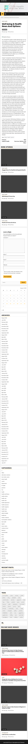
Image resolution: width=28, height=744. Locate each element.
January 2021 (4, 373)
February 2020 (5, 396)
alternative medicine (6, 475)
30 (24, 303)
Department (4, 483)
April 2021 (4, 369)
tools (16, 615)
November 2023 (5, 347)
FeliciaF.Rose (11, 31)
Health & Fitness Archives (9, 222)
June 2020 (4, 388)
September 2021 (5, 360)
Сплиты (3, 562)
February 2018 (5, 448)
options (12, 137)
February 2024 (5, 341)
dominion (13, 599)
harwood (4, 604)
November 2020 (5, 377)
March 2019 (4, 420)
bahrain (3, 597)
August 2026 (4, 318)
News (3, 534)
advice (11, 595)
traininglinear (5, 617)
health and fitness (5, 494)
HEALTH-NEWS (5, 513)
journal (14, 606)
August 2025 (4, 335)
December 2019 (5, 401)
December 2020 (5, 375)
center (19, 597)
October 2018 (4, 431)
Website (5, 264)
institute (4, 606)
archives (16, 595)
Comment (5, 237)
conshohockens (5, 599)
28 (17, 303)
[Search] (26, 14)
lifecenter (4, 608)
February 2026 (5, 322)
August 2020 (4, 384)
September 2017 (5, 458)
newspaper (9, 610)
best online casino (5, 477)
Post (3, 536)
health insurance (5, 504)
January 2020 (4, 399)
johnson (9, 606)
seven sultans (5, 547)
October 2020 (4, 379)
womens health (5, 560)
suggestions (20, 612)
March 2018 (4, 445)
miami (17, 608)
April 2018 (4, 443)
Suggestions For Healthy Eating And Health (14, 170)
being (5, 137)
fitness (8, 602)
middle (21, 608)
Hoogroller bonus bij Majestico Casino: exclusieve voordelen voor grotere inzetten (14, 680)
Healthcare (4, 515)
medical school (5, 528)
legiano (3, 524)
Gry (2, 489)
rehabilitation (5, 612)
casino (3, 481)
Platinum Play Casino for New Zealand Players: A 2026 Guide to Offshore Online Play (13, 652)
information (22, 604)
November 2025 (5, 328)
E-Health (3, 485)
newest (3, 610)
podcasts (21, 610)
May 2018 (4, 441)
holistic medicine (5, 517)
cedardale (14, 597)
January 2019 (4, 424)
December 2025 (5, 326)
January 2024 (4, 343)
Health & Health (5, 140)
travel (11, 617)
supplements (5, 615)
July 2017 (4, 462)
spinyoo (3, 551)
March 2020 (4, 394)
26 (10, 303)
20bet (3, 472)
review (3, 543)
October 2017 (4, 456)
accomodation (5, 595)
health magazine (5, 506)
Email (4, 259)
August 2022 (4, 356)
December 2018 (5, 426)
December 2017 (5, 452)
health (9, 137)
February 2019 (5, 422)
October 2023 (4, 350)
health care (4, 498)
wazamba (4, 558)
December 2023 (5, 345)
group (18, 602)
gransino (3, 487)
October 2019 (4, 405)
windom (21, 617)
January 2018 (4, 450)
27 (14, 303)
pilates (15, 610)
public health (4, 541)
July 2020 (4, 386)
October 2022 (4, 352)
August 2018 (4, 435)
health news (4, 509)
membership (11, 608)
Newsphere (15, 742)
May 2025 (4, 337)
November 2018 (5, 428)
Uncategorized (5, 553)
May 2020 (4, 390)
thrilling (11, 615)
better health (4, 21)
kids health (4, 521)
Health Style (4, 511)
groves (22, 602)
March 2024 (4, 339)
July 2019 (4, 411)
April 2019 (4, 418)
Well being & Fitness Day (8, 196)
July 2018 (4, 437)
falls (24, 599)
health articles (5, 496)
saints (11, 612)
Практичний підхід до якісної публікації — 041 (12, 583)
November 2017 (5, 454)
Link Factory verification (7, 581)
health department (5, 502)
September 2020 (5, 381)
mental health (4, 532)
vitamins (3, 556)
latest (19, 606)
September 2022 (5, 354)
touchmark (21, 615)
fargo (3, 602)
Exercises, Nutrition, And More (20, 141)
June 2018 (4, 439)
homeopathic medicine (6, 519)
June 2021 (4, 364)
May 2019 (4, 416)
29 (21, 303)
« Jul (3, 310)
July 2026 (4, 320)
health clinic (4, 500)
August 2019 (4, 409)
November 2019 (5, 403)
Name (5, 254)
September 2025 (5, 333)
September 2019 (5, 407)
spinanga (3, 549)
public (3, 539)
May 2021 (4, 367)
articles (21, 595)
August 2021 (4, 362)
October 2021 (4, 358)
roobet (3, 545)
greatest (13, 602)
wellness (16, 617)
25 (7, 303)
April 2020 (4, 392)
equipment (19, 599)
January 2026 (4, 324)
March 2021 (4, 371)
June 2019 (4, 413)
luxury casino (4, 526)
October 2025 (4, 330)
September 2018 (5, 433)
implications (15, 604)
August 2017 (4, 460)
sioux (15, 612)
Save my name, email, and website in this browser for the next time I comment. (13, 272)
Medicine (3, 530)
